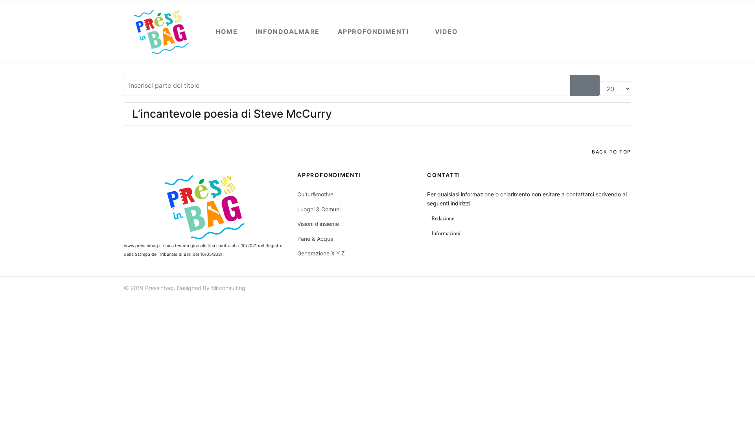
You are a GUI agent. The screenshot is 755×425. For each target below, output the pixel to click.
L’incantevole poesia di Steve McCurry (232, 113)
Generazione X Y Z (321, 253)
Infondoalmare (288, 31)
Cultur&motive (315, 194)
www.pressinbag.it (143, 245)
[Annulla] (592, 85)
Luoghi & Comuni (319, 209)
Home (226, 31)
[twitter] (599, 289)
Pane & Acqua (315, 238)
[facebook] (585, 289)
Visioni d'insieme (318, 223)
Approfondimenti (373, 31)
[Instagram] (627, 289)
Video (446, 31)
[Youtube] (613, 289)
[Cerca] (577, 85)
